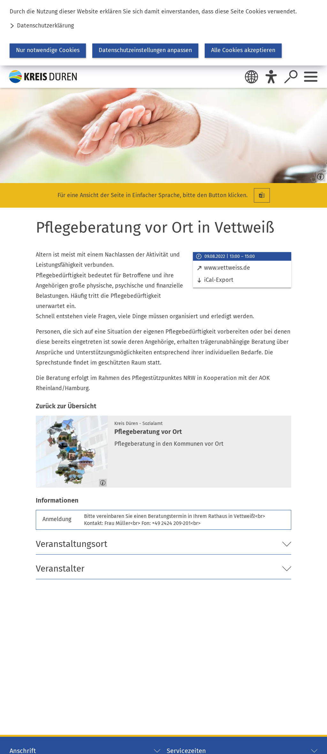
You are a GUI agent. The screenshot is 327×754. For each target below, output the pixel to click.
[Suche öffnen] (291, 77)
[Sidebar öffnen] (311, 77)
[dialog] (163, 32)
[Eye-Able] (271, 77)
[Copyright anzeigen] (319, 175)
